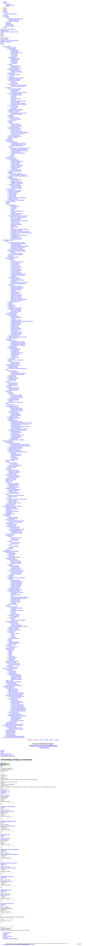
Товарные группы (10, 5)
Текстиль (51, 739)
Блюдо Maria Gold (5, 839)
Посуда (41, 739)
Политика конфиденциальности (10, 938)
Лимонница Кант (5, 796)
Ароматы (57, 739)
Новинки (5, 8)
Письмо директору (10, 25)
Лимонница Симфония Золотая (8, 826)
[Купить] (1, 805)
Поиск (2, 33)
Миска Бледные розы (5, 894)
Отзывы (5, 27)
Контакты (5, 15)
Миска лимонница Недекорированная (9, 854)
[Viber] (5, 764)
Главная (5, 1)
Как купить (8, 23)
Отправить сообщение (5, 928)
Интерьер (46, 739)
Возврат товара (9, 24)
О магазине (5, 16)
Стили (7, 6)
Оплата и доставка (7, 936)
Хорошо (79, 944)
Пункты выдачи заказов (11, 13)
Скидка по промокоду (14, 21)
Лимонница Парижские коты (7, 811)
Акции (7, 17)
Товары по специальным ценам (16, 18)
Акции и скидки (7, 932)
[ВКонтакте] (1, 764)
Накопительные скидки (14, 19)
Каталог (5, 2)
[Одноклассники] (3, 764)
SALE (4, 7)
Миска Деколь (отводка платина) (8, 867)
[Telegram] (9, 764)
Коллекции (8, 4)
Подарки (5, 11)
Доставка (5, 12)
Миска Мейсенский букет (6, 881)
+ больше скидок (44, 747)
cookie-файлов (25, 944)
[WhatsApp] (7, 764)
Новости (5, 935)
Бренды (5, 10)
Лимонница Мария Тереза (6, 908)
